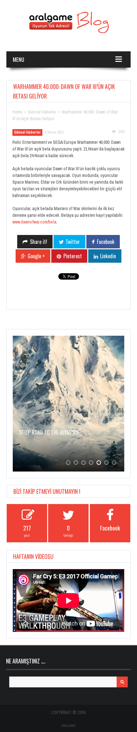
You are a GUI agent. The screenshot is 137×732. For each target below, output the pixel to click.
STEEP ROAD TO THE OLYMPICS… (50, 432)
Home (17, 112)
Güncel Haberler (42, 112)
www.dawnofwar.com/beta (34, 222)
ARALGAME (68, 726)
